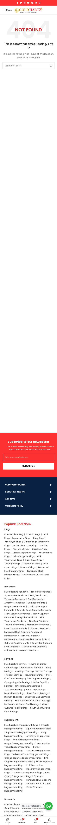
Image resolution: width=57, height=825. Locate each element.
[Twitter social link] (21, 3)
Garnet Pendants (36, 602)
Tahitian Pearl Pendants (35, 646)
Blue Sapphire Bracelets (16, 804)
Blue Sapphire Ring (13, 534)
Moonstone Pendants (38, 624)
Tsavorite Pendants (14, 624)
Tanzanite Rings (21, 549)
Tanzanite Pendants (14, 599)
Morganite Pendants (14, 606)
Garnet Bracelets (13, 815)
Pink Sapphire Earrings (38, 678)
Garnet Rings (30, 541)
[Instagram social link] (24, 3)
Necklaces (9, 586)
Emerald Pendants (40, 591)
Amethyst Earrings (24, 671)
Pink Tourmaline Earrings (27, 685)
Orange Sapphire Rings (24, 552)
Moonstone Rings (31, 563)
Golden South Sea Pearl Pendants (21, 650)
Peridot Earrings (14, 674)
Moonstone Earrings (14, 693)
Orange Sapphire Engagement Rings (22, 757)
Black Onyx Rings (33, 560)
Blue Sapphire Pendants (16, 591)
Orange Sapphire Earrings (17, 682)
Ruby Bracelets (11, 811)
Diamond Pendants (40, 628)
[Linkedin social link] (36, 3)
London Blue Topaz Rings (25, 545)
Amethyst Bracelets (32, 811)
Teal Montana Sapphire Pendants (34, 610)
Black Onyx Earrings (35, 689)
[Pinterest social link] (32, 3)
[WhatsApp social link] (39, 3)
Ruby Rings (38, 538)
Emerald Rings (33, 534)
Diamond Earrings (13, 696)
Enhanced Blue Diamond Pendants (22, 635)
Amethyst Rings (13, 541)
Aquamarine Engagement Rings (22, 732)
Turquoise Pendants (27, 617)
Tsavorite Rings (12, 563)
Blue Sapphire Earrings (15, 663)
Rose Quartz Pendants (15, 628)
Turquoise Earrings (13, 689)
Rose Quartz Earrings (37, 693)
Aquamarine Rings (21, 538)
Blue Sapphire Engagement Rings (21, 725)
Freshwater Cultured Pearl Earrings (21, 704)
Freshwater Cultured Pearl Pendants (22, 639)
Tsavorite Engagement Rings (27, 772)
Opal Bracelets (11, 808)
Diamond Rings (27, 567)
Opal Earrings (11, 667)
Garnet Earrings (44, 671)
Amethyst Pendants (14, 602)
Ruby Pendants (37, 595)
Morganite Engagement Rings (19, 743)
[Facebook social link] (17, 3)
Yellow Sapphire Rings (23, 556)
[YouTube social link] (28, 3)
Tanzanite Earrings (34, 674)
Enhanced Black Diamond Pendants (22, 632)
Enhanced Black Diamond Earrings (32, 700)
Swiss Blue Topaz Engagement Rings (31, 754)
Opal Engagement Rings (38, 728)
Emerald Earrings (38, 663)
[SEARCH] (51, 66)
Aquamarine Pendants (15, 595)
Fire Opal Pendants (39, 621)
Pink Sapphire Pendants (18, 613)
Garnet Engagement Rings (26, 739)
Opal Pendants (35, 599)
